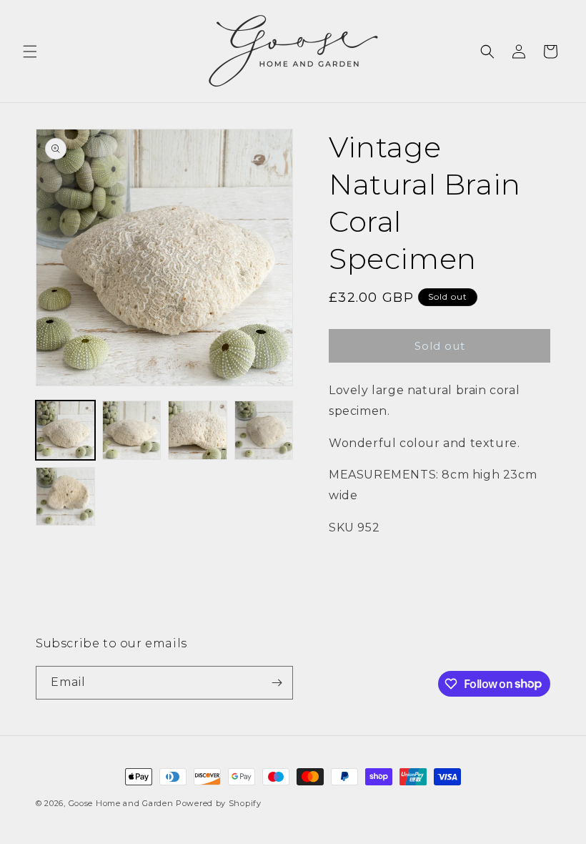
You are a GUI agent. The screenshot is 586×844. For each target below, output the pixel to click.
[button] (30, 51)
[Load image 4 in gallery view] (264, 430)
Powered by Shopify (219, 803)
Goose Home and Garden (121, 803)
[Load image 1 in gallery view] (65, 430)
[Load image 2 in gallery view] (132, 430)
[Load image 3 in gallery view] (197, 430)
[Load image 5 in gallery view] (65, 496)
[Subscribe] (276, 683)
